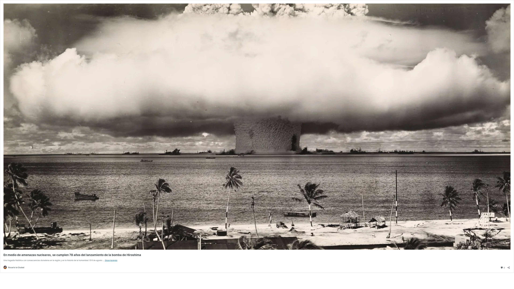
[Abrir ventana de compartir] (509, 267)
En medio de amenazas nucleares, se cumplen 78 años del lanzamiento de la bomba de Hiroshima (72, 255)
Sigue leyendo (111, 260)
